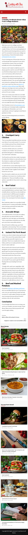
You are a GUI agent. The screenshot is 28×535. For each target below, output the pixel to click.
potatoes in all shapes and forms (16, 288)
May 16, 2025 (11, 349)
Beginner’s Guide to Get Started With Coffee (15, 319)
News (3, 422)
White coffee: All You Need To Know (10, 316)
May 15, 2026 (11, 427)
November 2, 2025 (11, 453)
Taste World (4, 17)
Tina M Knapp (5, 23)
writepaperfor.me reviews (9, 57)
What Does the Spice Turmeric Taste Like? (12, 397)
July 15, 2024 (11, 398)
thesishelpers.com (20, 105)
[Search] (26, 12)
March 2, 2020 (12, 23)
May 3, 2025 (10, 525)
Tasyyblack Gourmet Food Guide (9, 426)
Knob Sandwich (5, 348)
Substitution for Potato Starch (9, 498)
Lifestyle (4, 368)
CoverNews (20, 531)
